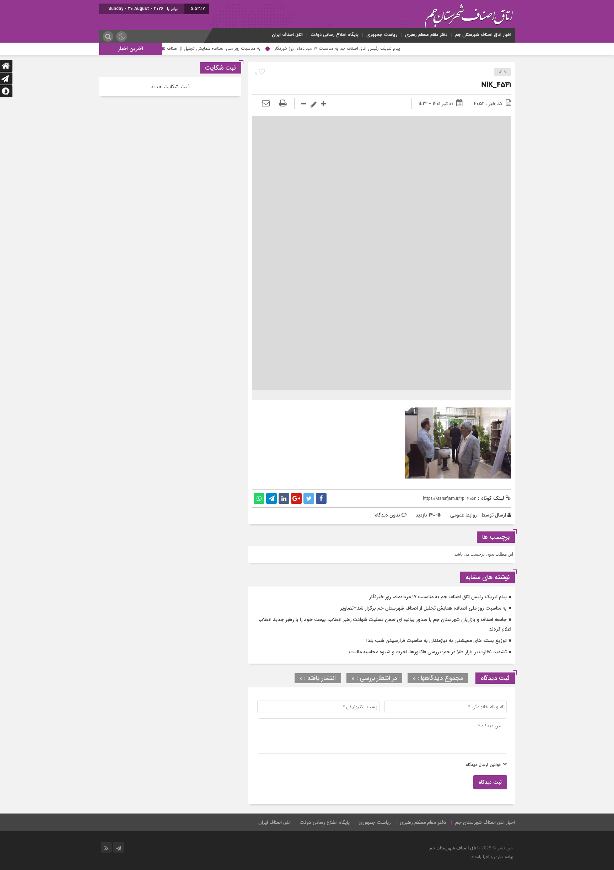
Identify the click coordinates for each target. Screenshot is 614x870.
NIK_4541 (496, 85)
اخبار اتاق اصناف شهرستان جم (483, 34)
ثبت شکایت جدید (170, 86)
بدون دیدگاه (387, 515)
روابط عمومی (463, 515)
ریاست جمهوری (381, 34)
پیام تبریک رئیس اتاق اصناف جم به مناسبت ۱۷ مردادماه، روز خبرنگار (360, 48)
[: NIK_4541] (266, 104)
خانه (503, 72)
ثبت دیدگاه (490, 782)
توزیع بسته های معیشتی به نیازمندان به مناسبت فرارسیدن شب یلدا (436, 640)
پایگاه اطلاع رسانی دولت (335, 34)
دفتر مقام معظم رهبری (426, 34)
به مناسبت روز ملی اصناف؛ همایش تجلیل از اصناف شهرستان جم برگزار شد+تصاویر (207, 48)
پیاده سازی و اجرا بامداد (492, 856)
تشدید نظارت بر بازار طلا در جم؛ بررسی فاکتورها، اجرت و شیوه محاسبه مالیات (428, 652)
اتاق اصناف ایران (287, 34)
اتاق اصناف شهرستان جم (453, 847)
